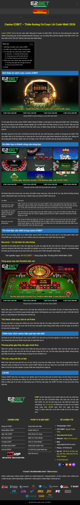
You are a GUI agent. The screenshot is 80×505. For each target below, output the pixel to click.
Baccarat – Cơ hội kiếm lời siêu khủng (17, 54)
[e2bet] (40, 4)
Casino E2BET (6, 33)
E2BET (73, 36)
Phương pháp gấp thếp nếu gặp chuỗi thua (19, 62)
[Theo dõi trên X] (63, 464)
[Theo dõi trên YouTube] (70, 464)
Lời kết (6, 67)
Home (20, 17)
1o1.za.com (49, 404)
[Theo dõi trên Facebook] (59, 464)
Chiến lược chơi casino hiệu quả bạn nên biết (18, 60)
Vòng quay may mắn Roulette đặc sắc (17, 56)
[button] (77, 4)
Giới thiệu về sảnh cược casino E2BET (16, 47)
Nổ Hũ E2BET (26, 255)
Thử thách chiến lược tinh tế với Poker (17, 58)
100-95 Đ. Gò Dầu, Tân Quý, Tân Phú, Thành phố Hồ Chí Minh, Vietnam (67, 453)
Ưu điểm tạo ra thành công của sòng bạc (17, 49)
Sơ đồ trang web (62, 460)
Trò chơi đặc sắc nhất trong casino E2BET (17, 52)
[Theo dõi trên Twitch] (73, 464)
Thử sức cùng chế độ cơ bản (15, 65)
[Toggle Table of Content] (30, 44)
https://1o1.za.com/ (70, 438)
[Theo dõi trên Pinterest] (66, 464)
